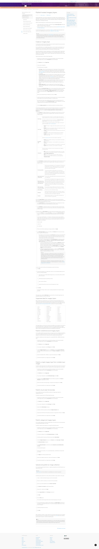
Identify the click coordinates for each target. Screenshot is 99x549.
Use (22, 9)
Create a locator (25, 33)
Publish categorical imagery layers (71, 23)
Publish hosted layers (35, 9)
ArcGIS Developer (38, 542)
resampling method (47, 137)
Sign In (73, 1)
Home (23, 537)
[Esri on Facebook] (65, 538)
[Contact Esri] (68, 538)
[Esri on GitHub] (67, 538)
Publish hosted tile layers (26, 26)
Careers (51, 538)
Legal (40, 547)
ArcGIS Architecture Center (39, 545)
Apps (41, 1)
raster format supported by (45, 303)
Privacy (33, 547)
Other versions (43, 15)
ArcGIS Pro (37, 538)
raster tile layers (51, 34)
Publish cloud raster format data (71, 22)
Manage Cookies (37, 547)
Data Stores (35, 1)
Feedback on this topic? (61, 528)
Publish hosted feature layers (27, 21)
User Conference (52, 541)
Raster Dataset (41, 72)
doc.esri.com (22, 7)
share (57, 515)
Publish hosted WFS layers (26, 24)
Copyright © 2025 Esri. (24, 547)
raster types (51, 76)
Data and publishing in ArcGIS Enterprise (26, 13)
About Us (51, 537)
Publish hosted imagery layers (27, 31)
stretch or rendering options (52, 123)
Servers (32, 1)
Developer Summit (52, 542)
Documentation (24, 545)
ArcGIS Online (38, 537)
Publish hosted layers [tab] (26, 17)
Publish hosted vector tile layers (27, 28)
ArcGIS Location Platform (39, 541)
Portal (30, 1)
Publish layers (30, 9)
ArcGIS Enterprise (25, 1)
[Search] (70, 1)
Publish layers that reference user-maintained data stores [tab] (27, 15)
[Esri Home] (65, 535)
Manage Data (25, 9)
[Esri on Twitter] (64, 538)
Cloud (39, 1)
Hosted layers (25, 19)
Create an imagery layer (70, 14)
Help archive (49, 15)
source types (43, 71)
